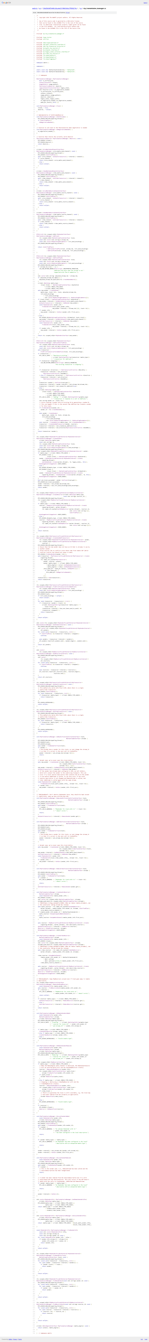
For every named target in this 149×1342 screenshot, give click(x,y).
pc (81, 8)
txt (142, 1339)
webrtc (35, 8)
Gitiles (10, 1339)
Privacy (15, 1339)
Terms (20, 1339)
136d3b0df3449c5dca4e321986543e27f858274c (60, 8)
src (40, 8)
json (146, 1339)
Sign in (145, 3)
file (67, 12)
